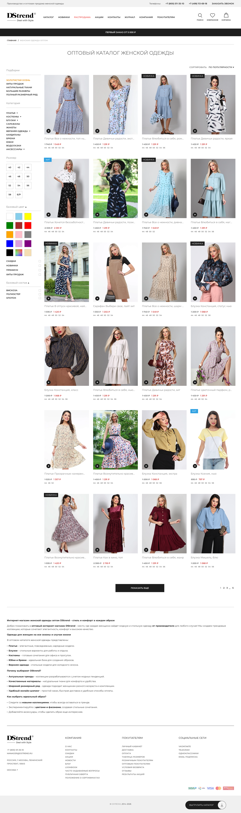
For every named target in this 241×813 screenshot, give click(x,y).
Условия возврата (133, 767)
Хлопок (11, 298)
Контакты (114, 17)
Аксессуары (14, 149)
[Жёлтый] (27, 216)
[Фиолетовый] (27, 243)
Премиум (12, 270)
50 (28, 176)
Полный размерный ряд (22, 94)
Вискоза (11, 290)
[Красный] (27, 225)
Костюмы (12, 116)
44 (27, 167)
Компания (146, 17)
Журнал (130, 17)
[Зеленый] (9, 225)
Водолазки (13, 145)
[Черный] (9, 252)
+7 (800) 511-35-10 (175, 3)
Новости (70, 760)
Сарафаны (13, 124)
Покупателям (132, 737)
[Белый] (9, 216)
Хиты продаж (15, 83)
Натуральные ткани (19, 87)
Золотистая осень (18, 80)
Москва (11, 770)
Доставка (128, 750)
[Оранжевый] (9, 234)
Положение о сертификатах (82, 778)
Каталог (48, 17)
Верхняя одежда (17, 131)
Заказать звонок (223, 3)
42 (19, 167)
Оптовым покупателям (136, 764)
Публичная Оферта (76, 774)
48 (18, 176)
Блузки (11, 120)
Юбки (9, 142)
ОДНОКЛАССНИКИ (189, 753)
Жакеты (11, 127)
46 (10, 176)
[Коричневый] (18, 225)
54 (19, 185)
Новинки (64, 17)
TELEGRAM (184, 750)
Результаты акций (133, 774)
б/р (19, 194)
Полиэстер (13, 294)
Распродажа (82, 17)
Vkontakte (185, 746)
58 (10, 194)
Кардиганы (13, 134)
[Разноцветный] (18, 252)
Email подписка (188, 757)
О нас (68, 746)
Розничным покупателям (137, 760)
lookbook (71, 767)
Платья (10, 113)
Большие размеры (18, 91)
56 (28, 185)
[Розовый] (18, 234)
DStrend (116, 804)
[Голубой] (18, 216)
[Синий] (9, 243)
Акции (99, 17)
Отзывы (126, 771)
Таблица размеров (133, 757)
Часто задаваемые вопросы (82, 771)
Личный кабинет (132, 746)
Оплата (126, 753)
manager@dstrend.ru (19, 753)
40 (9, 167)
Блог (68, 764)
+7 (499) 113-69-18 (198, 3)
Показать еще (140, 588)
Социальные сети (193, 737)
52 (10, 185)
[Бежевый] (27, 252)
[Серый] (27, 234)
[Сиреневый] (18, 243)
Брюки (10, 138)
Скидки (11, 261)
